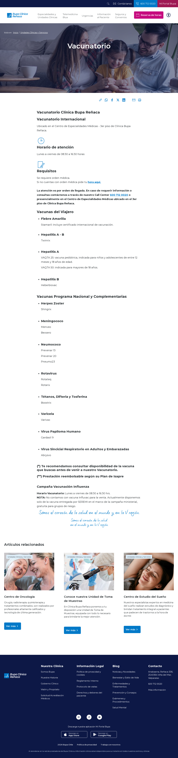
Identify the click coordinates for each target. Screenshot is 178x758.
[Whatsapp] (106, 100)
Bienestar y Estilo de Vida (126, 677)
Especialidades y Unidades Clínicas (47, 16)
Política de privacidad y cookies (89, 673)
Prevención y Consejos (124, 692)
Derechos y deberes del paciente (89, 694)
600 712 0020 (119, 194)
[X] (117, 100)
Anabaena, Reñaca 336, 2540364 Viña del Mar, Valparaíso (160, 674)
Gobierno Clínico (49, 683)
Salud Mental (119, 707)
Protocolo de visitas (87, 686)
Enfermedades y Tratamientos (121, 685)
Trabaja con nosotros (110, 744)
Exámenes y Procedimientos (121, 700)
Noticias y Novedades (124, 671)
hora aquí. (94, 182)
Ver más (11, 626)
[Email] (133, 100)
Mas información (157, 689)
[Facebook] (112, 100)
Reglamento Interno (87, 680)
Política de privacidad (87, 744)
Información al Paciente (104, 16)
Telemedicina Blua (70, 16)
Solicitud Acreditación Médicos (52, 697)
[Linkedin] (123, 100)
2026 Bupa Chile (65, 744)
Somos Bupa (48, 671)
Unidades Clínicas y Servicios (34, 33)
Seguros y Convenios (121, 16)
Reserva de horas (151, 15)
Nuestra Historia (49, 677)
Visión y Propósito (50, 689)
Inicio (15, 33)
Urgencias (87, 15)
